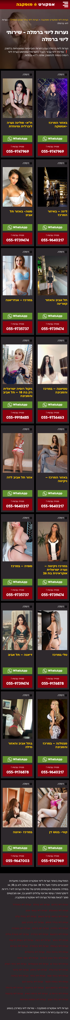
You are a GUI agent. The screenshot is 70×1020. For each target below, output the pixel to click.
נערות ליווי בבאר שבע (36, 910)
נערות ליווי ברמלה (14, 987)
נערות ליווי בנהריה (39, 934)
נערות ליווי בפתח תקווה (56, 981)
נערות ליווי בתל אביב (58, 999)
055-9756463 (52, 417)
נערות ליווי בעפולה (59, 946)
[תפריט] (65, 4)
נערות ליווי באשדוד (22, 904)
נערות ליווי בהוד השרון (16, 963)
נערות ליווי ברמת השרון (36, 993)
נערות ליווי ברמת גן (59, 993)
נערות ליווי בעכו (42, 940)
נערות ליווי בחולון (39, 969)
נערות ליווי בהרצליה (58, 969)
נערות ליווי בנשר (60, 940)
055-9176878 (52, 683)
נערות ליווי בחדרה (59, 928)
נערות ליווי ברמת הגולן (57, 952)
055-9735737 (17, 328)
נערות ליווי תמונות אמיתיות (33, 999)
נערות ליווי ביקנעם (59, 934)
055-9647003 (17, 861)
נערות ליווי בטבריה (21, 928)
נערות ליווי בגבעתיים (38, 963)
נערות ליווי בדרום (60, 904)
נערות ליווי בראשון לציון (57, 987)
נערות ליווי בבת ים (59, 963)
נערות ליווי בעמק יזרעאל (21, 940)
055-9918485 (17, 417)
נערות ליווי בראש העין (32, 981)
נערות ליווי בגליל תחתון (57, 922)
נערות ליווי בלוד (37, 975)
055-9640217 (52, 240)
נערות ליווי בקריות (19, 946)
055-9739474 (17, 240)
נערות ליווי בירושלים (35, 952)
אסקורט (35, 4)
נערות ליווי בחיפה (40, 928)
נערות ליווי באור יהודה (27, 958)
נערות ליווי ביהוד (21, 969)
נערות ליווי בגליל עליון (25, 916)
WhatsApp (54, 139)
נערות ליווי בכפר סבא (57, 975)
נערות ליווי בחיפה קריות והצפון (53, 916)
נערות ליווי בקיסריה (39, 946)
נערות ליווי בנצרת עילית (17, 934)
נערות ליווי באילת (41, 904)
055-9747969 (52, 151)
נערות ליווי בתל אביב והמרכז (54, 958)
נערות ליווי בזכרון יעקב (33, 922)
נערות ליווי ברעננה (14, 993)
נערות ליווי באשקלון (58, 910)
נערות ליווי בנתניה (19, 975)
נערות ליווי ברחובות (34, 987)
